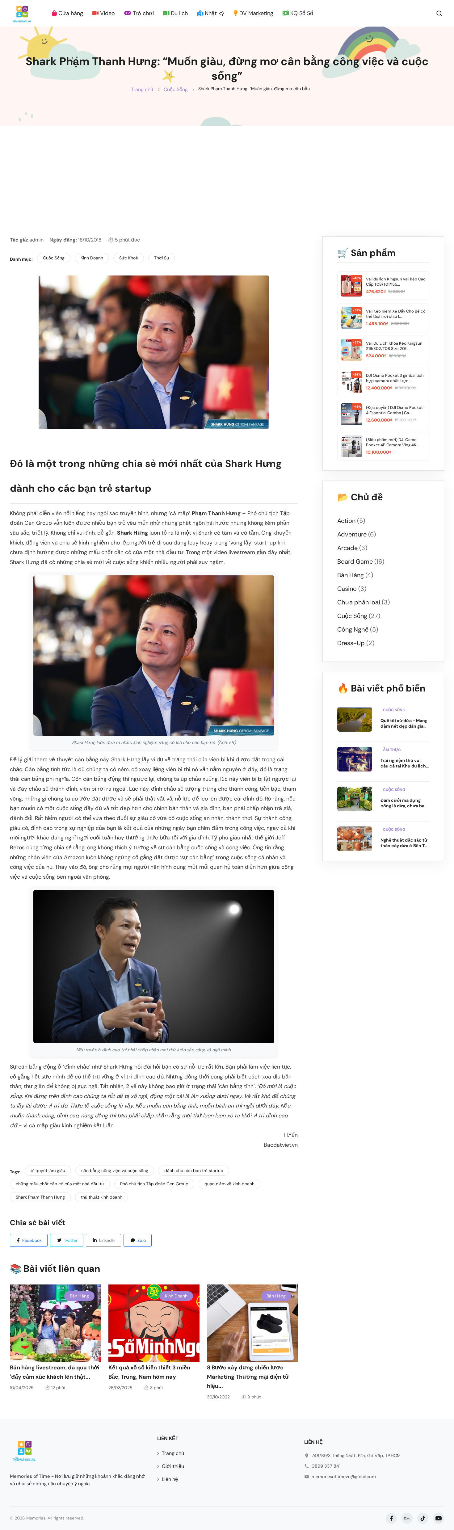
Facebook (32, 1240)
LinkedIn (107, 1240)
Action (351, 521)
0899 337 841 (326, 1466)
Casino (351, 589)
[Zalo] (407, 1518)
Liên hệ (170, 1479)
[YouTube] (438, 1518)
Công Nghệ (357, 629)
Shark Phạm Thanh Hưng (40, 1197)
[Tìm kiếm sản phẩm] (439, 13)
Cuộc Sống (176, 89)
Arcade (352, 548)
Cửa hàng (70, 13)
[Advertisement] (227, 172)
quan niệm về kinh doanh (229, 1184)
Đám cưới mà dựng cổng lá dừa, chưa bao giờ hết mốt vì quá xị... (403, 803)
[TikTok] (422, 1518)
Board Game (360, 561)
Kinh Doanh (92, 258)
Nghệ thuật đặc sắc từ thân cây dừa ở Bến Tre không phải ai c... (404, 842)
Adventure (356, 534)
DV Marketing (255, 13)
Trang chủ (142, 89)
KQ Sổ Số (301, 13)
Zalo (141, 1240)
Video (107, 13)
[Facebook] (391, 1518)
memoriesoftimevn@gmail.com (344, 1476)
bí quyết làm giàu (48, 1170)
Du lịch (178, 13)
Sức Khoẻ (128, 258)
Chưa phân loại (363, 602)
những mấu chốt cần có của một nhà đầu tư (60, 1184)
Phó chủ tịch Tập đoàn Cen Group (154, 1184)
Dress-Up (355, 643)
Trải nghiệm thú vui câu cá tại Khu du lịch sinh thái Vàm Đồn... (403, 763)
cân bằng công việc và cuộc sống (114, 1170)
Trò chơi (142, 13)
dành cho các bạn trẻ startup (193, 1170)
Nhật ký (213, 13)
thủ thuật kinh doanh (101, 1197)
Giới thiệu (173, 1466)
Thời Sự (161, 258)
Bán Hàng (79, 1296)
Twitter (71, 1240)
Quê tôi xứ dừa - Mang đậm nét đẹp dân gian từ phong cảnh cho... (403, 723)
